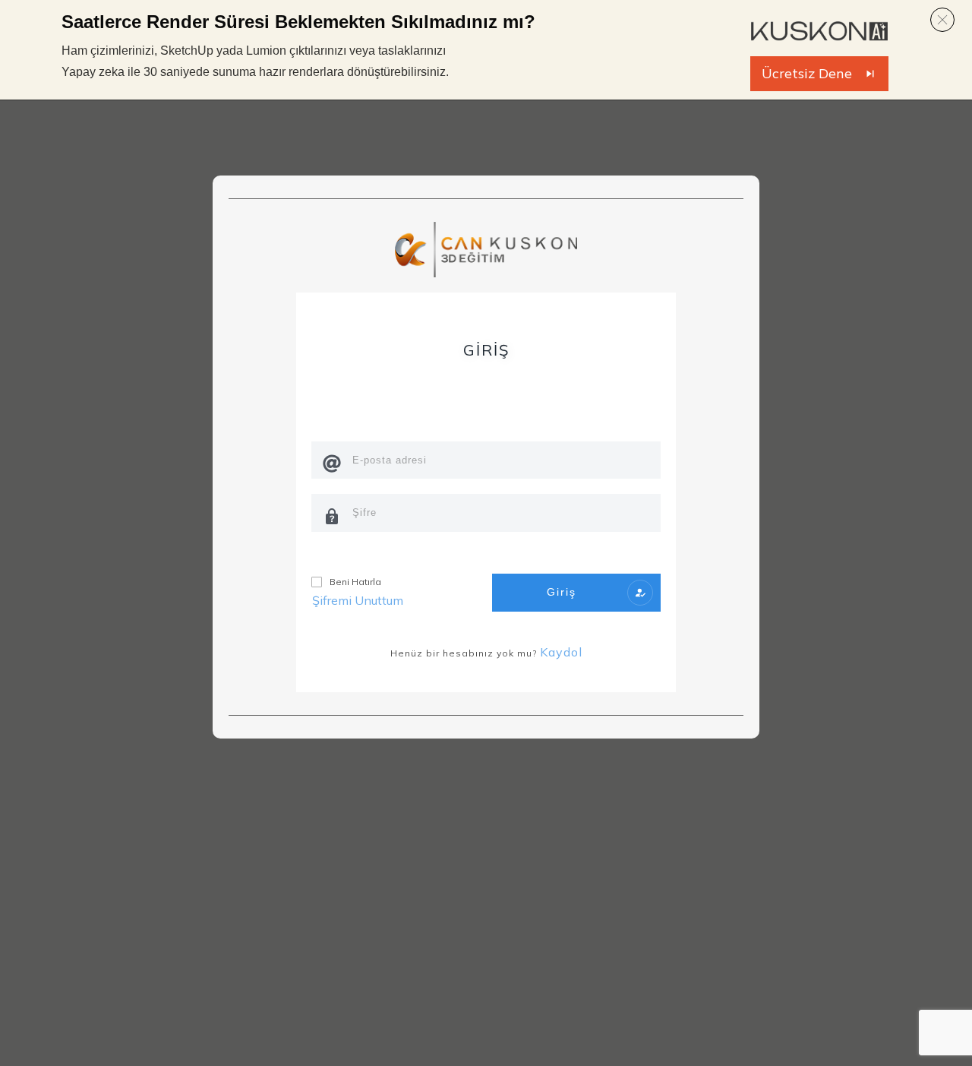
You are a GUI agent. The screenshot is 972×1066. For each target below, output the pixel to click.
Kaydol (561, 652)
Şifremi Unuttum (357, 600)
